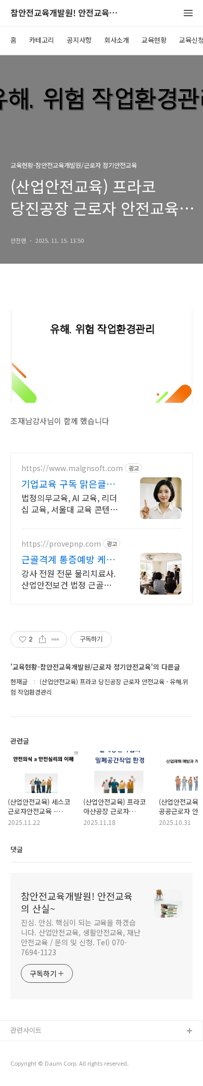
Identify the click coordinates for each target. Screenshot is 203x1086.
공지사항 (79, 40)
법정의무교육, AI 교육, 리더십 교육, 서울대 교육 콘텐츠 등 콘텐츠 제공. (69, 503)
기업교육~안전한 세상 (42, 1065)
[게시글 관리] (55, 639)
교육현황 (154, 40)
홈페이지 (23, 1048)
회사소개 (116, 40)
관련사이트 (26, 1030)
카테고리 (41, 40)
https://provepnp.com (61, 543)
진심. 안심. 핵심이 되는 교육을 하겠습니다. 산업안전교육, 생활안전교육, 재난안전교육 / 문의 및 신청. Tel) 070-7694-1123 (81, 937)
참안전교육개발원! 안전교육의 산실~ (67, 13)
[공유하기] (42, 639)
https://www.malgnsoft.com (72, 468)
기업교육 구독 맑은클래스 (68, 483)
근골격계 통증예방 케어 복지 (68, 559)
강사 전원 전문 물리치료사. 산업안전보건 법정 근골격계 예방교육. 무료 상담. (70, 578)
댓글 (16, 849)
